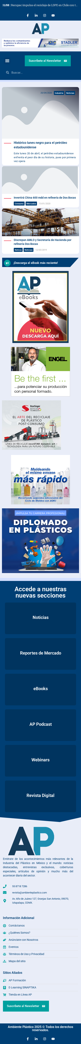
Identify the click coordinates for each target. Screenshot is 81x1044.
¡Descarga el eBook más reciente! (36, 263)
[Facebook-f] (28, 15)
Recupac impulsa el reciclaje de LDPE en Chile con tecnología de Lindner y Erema (41, 5)
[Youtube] (53, 15)
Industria (59, 93)
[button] (7, 61)
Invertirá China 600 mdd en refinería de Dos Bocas (45, 197)
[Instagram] (44, 15)
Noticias (70, 93)
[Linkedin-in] (36, 15)
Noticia (18, 250)
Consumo (19, 203)
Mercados (31, 203)
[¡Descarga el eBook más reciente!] (7, 263)
